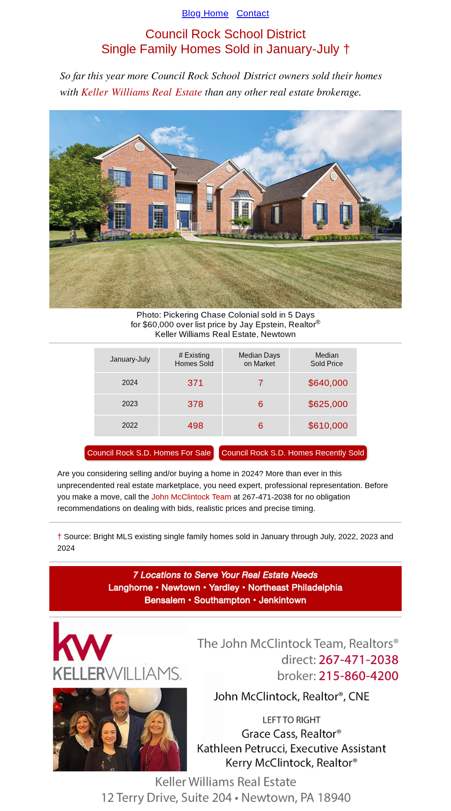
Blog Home (205, 13)
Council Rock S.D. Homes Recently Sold (293, 452)
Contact (253, 13)
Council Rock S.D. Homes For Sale (149, 452)
